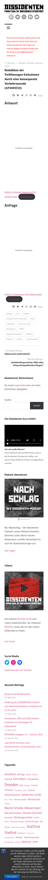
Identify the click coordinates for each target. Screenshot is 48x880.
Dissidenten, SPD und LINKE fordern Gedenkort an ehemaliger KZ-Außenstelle (22, 722)
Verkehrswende (32, 339)
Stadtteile (21, 833)
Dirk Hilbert (19, 779)
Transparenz (30, 833)
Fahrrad (34, 785)
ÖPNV (21, 329)
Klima (11, 799)
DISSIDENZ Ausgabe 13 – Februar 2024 (24, 734)
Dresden (26, 313)
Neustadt (8, 817)
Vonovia (18, 842)
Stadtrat (9, 339)
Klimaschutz (10, 329)
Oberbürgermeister (23, 817)
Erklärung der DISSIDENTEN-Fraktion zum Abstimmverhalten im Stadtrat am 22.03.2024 (23, 706)
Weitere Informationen (31, 876)
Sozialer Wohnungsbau (18, 827)
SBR (41, 821)
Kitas (6, 799)
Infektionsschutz (12, 794)
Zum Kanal (10, 641)
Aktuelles (22, 63)
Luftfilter (7, 804)
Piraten (36, 817)
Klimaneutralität (20, 799)
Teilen (40, 95)
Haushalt (31, 790)
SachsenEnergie (32, 821)
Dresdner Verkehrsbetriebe (16, 318)
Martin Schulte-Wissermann (23, 808)
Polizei (7, 821)
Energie (27, 785)
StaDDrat (29, 334)
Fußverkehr (10, 323)
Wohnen (26, 842)
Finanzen (9, 790)
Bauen (28, 774)
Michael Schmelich (32, 813)
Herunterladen (26, 196)
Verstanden (12, 877)
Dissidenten (33, 779)
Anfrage (30, 63)
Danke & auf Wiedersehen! (17, 694)
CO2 (17, 313)
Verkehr (20, 339)
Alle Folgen (10, 550)
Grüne (25, 790)
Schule (7, 827)
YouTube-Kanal (24, 619)
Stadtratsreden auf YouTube (18, 670)
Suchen (8, 400)
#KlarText (9, 627)
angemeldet (20, 385)
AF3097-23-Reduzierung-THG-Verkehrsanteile (23, 294)
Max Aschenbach (13, 813)
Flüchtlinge (18, 790)
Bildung (34, 774)
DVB (32, 318)
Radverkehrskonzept (14, 334)
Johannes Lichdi (24, 323)
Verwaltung (9, 842)
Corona (8, 779)
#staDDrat (10, 774)
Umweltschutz (9, 837)
